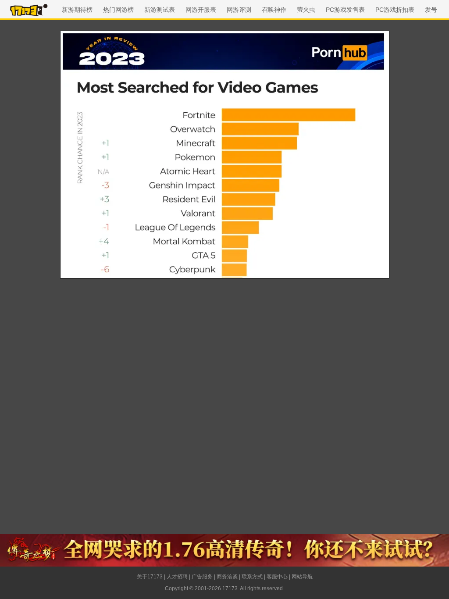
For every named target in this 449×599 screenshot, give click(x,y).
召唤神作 (274, 9)
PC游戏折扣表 (394, 9)
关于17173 (150, 577)
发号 (431, 9)
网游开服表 (200, 9)
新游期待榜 (77, 9)
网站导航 (302, 577)
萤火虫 (306, 9)
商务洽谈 (227, 577)
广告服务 (202, 577)
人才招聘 (177, 577)
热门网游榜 (118, 9)
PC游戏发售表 (345, 9)
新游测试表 (159, 9)
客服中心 (277, 577)
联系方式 (252, 577)
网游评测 (239, 9)
